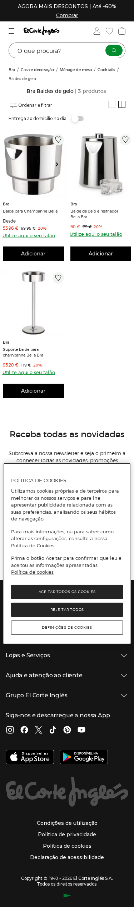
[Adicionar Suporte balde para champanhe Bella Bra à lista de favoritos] (58, 278)
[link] (33, 164)
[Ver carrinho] (121, 31)
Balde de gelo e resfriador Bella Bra (94, 213)
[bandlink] (67, 15)
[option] (33, 164)
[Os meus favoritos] (108, 31)
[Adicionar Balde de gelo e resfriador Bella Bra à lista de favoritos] (125, 139)
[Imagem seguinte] (60, 164)
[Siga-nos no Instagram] (10, 731)
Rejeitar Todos (67, 609)
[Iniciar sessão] (96, 31)
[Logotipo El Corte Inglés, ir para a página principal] (41, 30)
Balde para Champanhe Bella (30, 211)
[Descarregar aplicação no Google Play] (84, 758)
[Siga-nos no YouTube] (81, 731)
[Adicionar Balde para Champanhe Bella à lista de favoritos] (58, 139)
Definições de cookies (67, 627)
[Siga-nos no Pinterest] (67, 731)
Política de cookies (32, 572)
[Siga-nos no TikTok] (53, 731)
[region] (66, 553)
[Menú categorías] (12, 31)
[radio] (111, 104)
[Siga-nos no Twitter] (38, 731)
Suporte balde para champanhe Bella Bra (23, 352)
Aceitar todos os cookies (67, 591)
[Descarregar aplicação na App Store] (30, 758)
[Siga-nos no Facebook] (24, 731)
